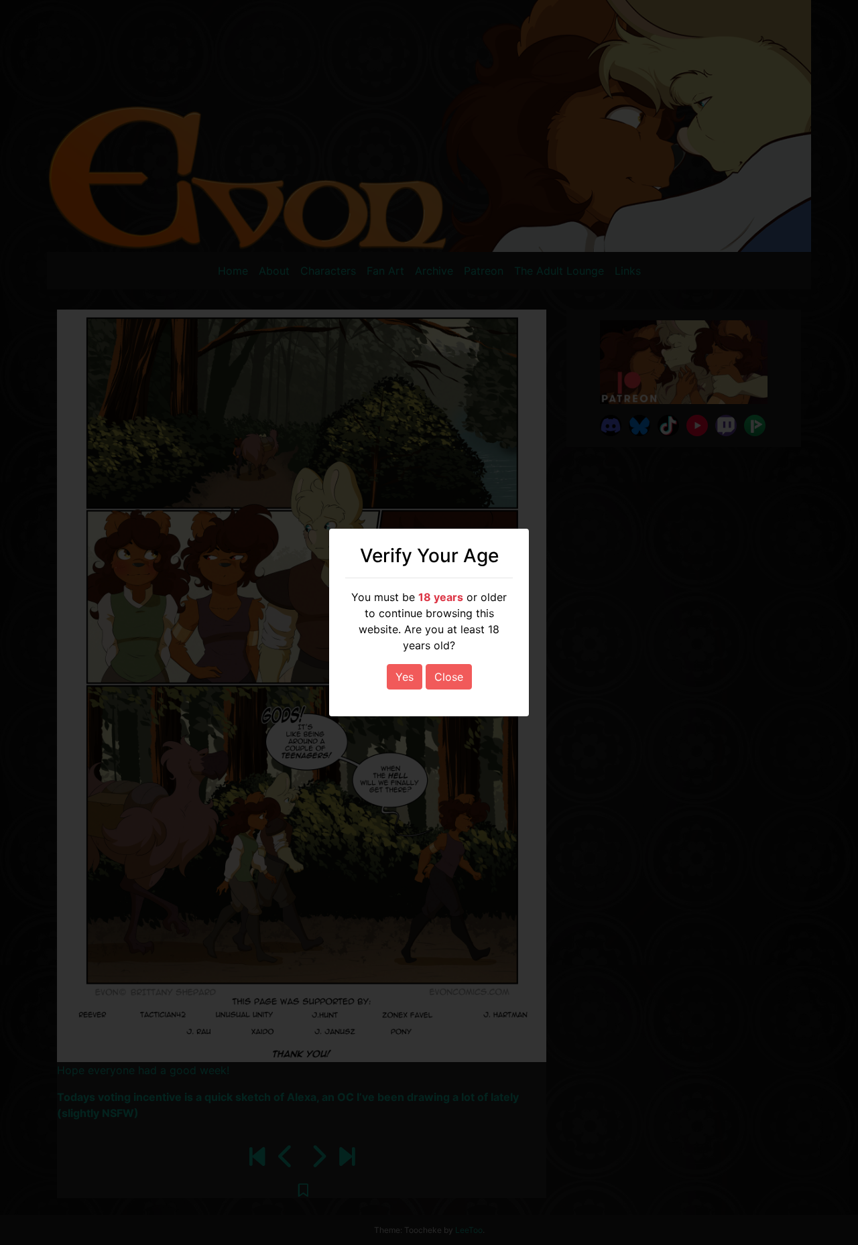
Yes (404, 676)
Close (448, 676)
